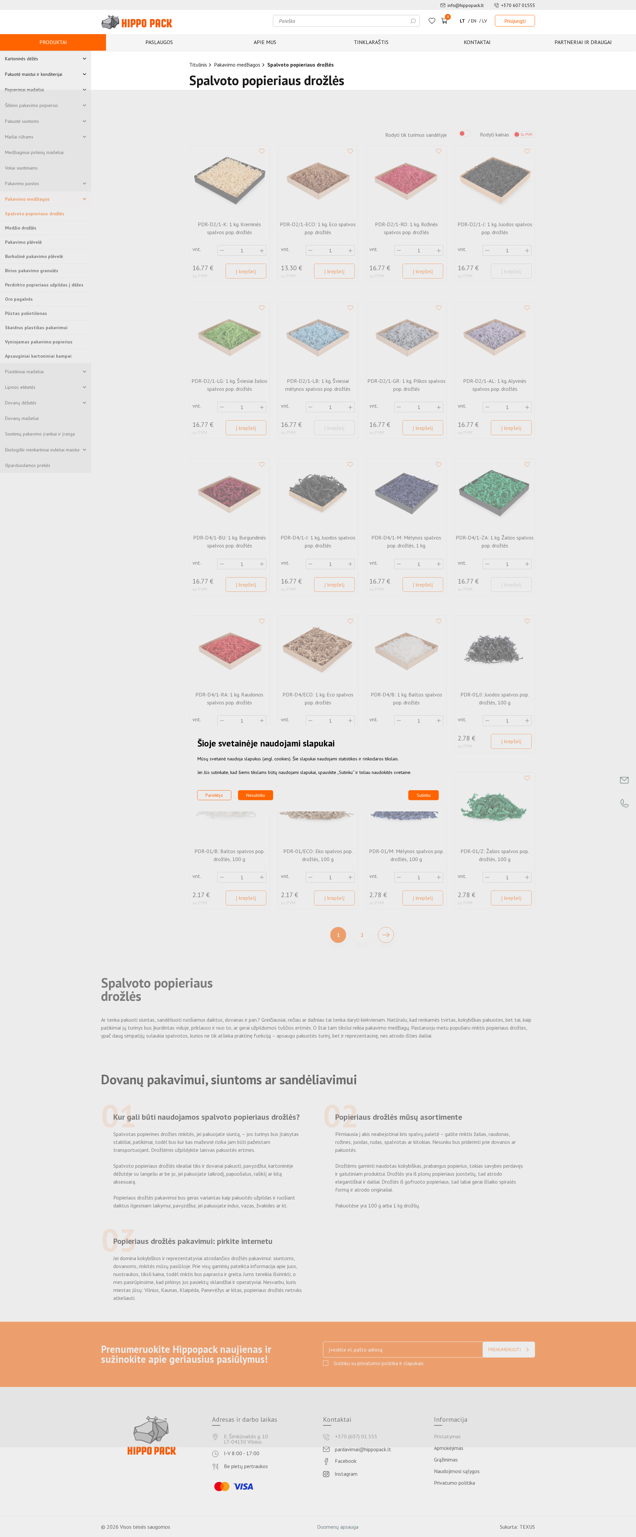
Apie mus (265, 42)
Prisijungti (515, 21)
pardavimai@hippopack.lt (363, 1449)
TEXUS (527, 1526)
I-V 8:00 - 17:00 (241, 1454)
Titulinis (198, 64)
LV (484, 21)
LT (462, 21)
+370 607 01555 (518, 5)
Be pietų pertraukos (246, 1466)
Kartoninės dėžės (21, 59)
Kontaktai (477, 42)
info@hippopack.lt (466, 5)
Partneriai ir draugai (583, 42)
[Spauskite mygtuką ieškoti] (413, 20)
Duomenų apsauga (337, 1526)
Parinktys (214, 795)
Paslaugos (159, 42)
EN (473, 21)
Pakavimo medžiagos (237, 64)
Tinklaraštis (371, 42)
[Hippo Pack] (137, 22)
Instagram (346, 1474)
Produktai (53, 42)
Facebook (345, 1461)
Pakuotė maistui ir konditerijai (33, 74)
